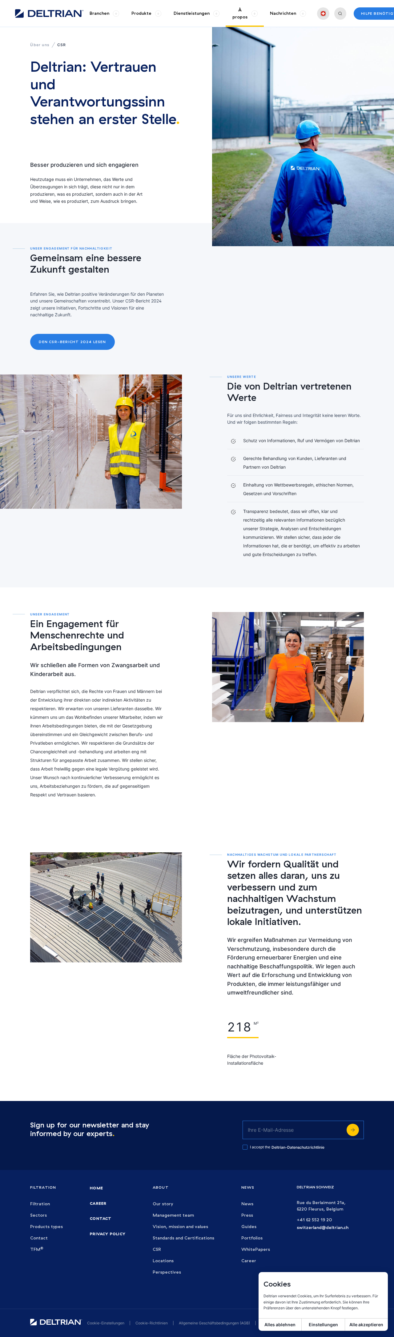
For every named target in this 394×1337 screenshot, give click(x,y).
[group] (104, 13)
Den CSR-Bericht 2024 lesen (72, 341)
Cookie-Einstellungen (105, 1323)
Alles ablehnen (280, 1324)
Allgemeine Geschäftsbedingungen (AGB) (214, 1323)
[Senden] (353, 1130)
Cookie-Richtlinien (151, 1323)
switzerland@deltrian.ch (322, 1227)
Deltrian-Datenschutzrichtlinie (297, 1147)
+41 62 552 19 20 (314, 1220)
